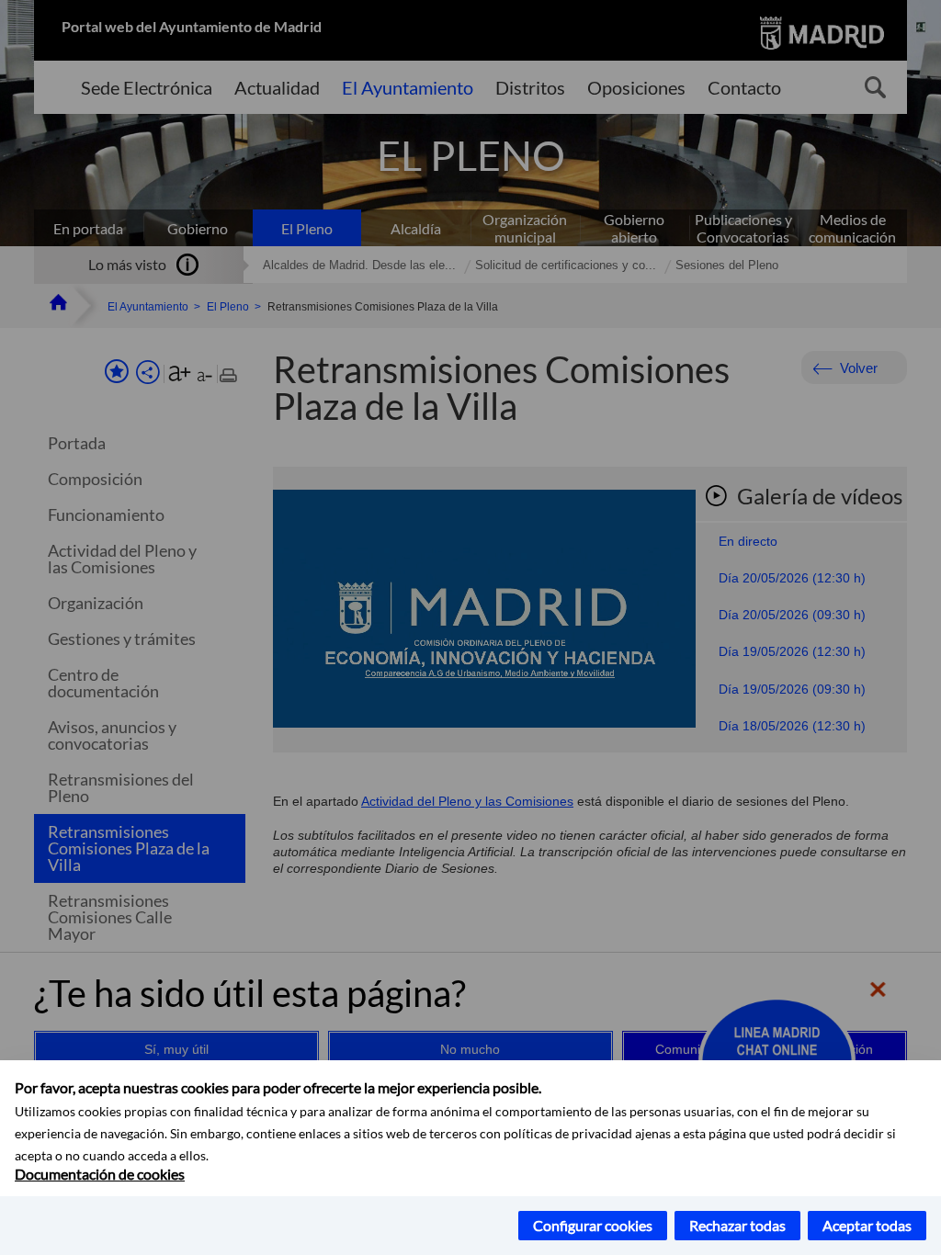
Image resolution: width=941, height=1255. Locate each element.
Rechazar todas (737, 1225)
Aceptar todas (867, 1225)
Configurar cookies (592, 1225)
